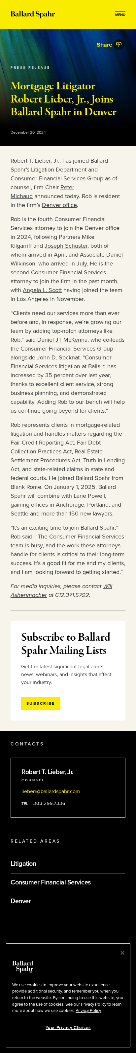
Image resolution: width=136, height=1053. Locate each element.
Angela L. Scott (42, 290)
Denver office (59, 205)
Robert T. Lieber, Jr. (35, 160)
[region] (68, 995)
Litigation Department (58, 169)
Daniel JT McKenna (62, 339)
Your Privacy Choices (68, 1027)
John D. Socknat (58, 357)
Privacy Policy (88, 1010)
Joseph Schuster (66, 245)
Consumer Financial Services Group (57, 178)
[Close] (122, 953)
